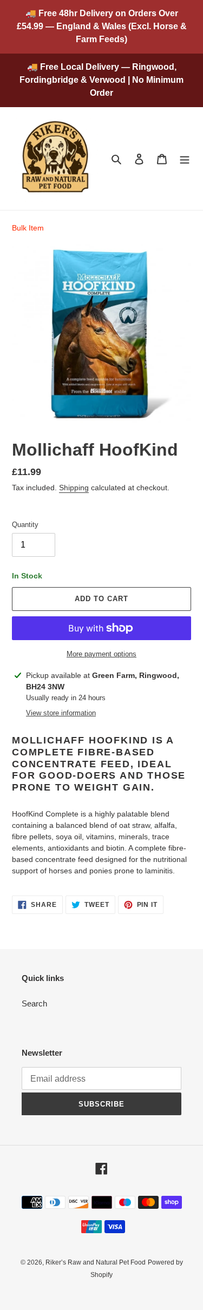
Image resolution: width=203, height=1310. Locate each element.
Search (34, 1003)
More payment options (101, 654)
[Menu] (184, 158)
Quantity (25, 525)
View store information (61, 713)
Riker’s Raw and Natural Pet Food (95, 1262)
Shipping (74, 487)
